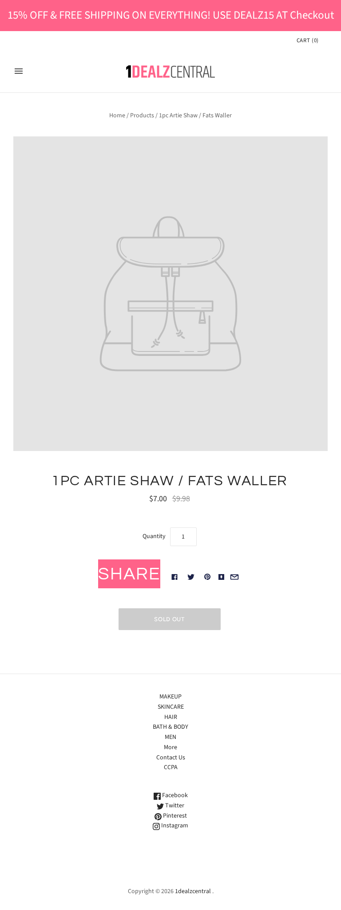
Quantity (154, 536)
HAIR (170, 717)
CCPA (171, 767)
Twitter (174, 805)
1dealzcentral (193, 891)
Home (117, 115)
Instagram (174, 825)
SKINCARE (171, 706)
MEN (170, 737)
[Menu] (18, 71)
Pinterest (174, 815)
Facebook (174, 795)
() (308, 40)
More (170, 747)
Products (142, 115)
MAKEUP (170, 696)
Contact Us (170, 757)
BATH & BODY (170, 726)
